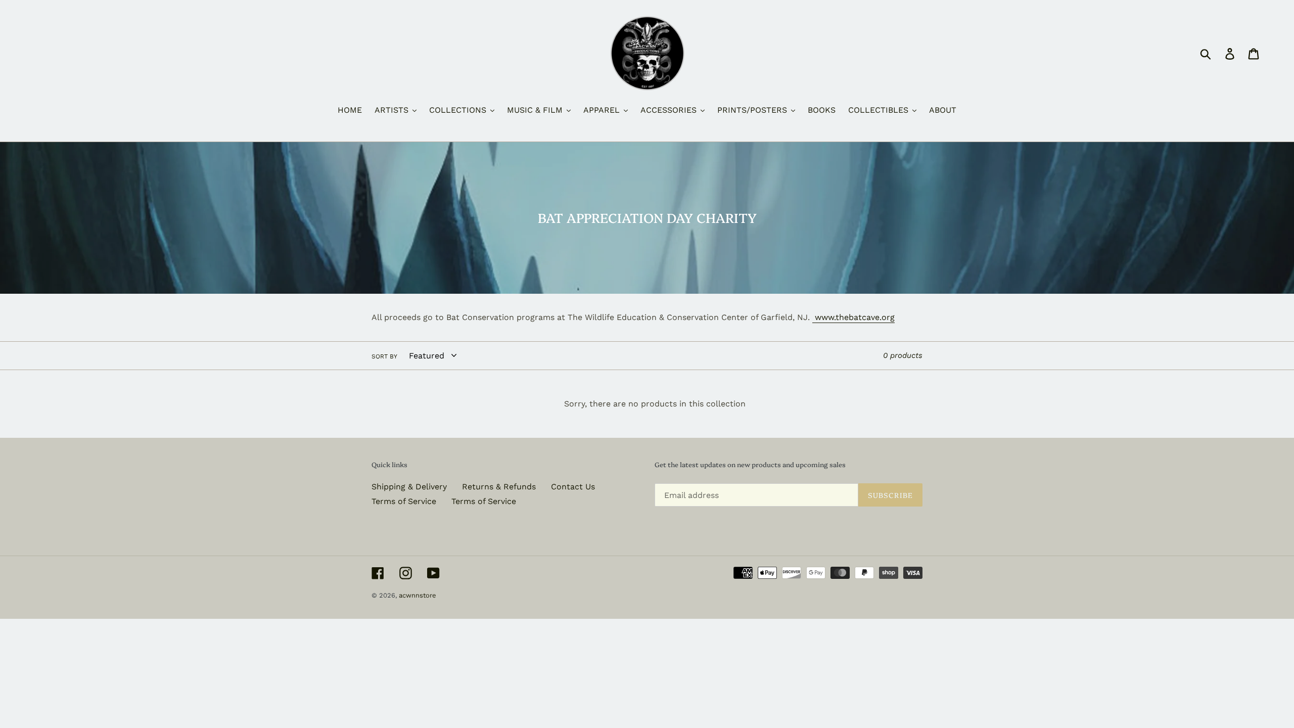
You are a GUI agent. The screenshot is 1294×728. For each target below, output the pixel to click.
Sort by (384, 356)
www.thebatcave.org (853, 317)
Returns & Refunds (499, 486)
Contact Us (573, 486)
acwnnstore (417, 595)
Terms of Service (404, 501)
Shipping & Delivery (409, 486)
